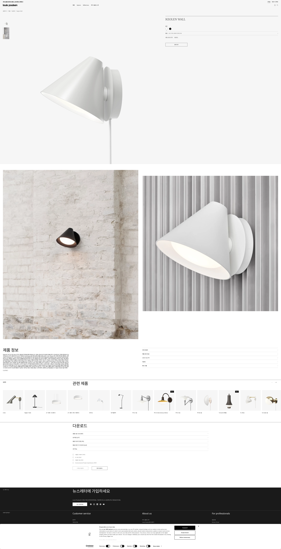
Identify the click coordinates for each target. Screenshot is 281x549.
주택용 (269, 1)
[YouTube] (103, 504)
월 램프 (4, 382)
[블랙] (170, 29)
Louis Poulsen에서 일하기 (148, 522)
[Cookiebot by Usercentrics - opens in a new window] (89, 546)
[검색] (277, 6)
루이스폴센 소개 (145, 520)
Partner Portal (215, 522)
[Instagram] (94, 504)
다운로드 (176, 37)
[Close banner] (198, 526)
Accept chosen (185, 532)
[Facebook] (91, 504)
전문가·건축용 (275, 1)
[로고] (10, 5)
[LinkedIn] (97, 504)
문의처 (74, 520)
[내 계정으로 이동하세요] (275, 6)
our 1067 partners (108, 529)
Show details (156, 546)
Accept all (184, 527)
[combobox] (140, 433)
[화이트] (166, 29)
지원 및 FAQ (75, 522)
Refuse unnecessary (185, 537)
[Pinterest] (100, 504)
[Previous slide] (272, 382)
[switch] (122, 546)
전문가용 (214, 520)
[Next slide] (276, 382)
